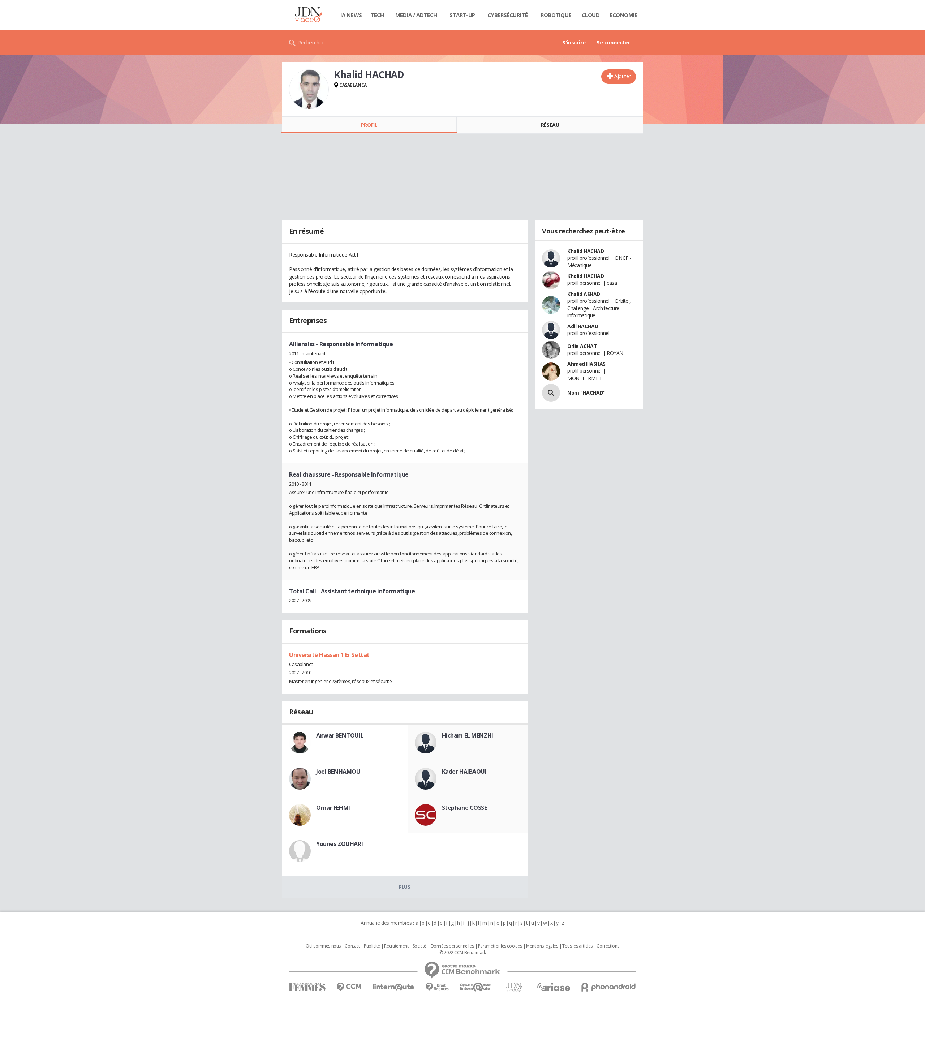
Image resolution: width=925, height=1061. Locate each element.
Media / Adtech (416, 14)
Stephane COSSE (464, 808)
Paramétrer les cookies (500, 946)
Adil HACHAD (582, 326)
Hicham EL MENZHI (467, 735)
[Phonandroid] (608, 987)
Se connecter (614, 42)
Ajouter (622, 76)
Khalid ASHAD (583, 294)
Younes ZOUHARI (339, 844)
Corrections (608, 946)
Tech (377, 14)
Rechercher (310, 42)
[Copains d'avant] (475, 987)
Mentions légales (542, 946)
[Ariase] (553, 987)
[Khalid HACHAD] (309, 89)
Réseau (550, 124)
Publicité (372, 946)
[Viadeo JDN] (514, 987)
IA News (351, 14)
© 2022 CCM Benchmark (462, 952)
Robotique (556, 14)
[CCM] (348, 987)
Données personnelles (452, 946)
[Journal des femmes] (307, 987)
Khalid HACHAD (585, 251)
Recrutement (396, 946)
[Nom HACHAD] (551, 393)
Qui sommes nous (323, 946)
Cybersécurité (507, 14)
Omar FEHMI (333, 808)
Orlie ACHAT (582, 346)
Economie (624, 14)
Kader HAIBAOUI (464, 772)
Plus (404, 887)
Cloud (591, 14)
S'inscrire (574, 42)
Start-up (462, 14)
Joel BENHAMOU (338, 772)
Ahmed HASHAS (586, 363)
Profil (369, 124)
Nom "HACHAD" (586, 392)
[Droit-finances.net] (437, 987)
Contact (352, 946)
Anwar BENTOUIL (339, 735)
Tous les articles (577, 946)
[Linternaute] (393, 987)
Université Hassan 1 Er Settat (329, 655)
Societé (419, 946)
